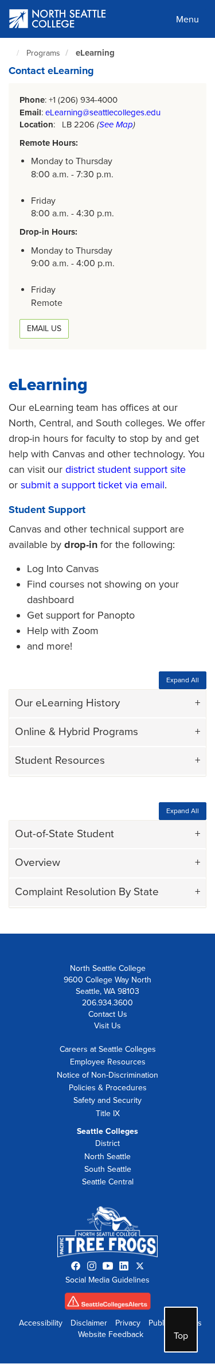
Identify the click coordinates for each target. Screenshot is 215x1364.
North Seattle (107, 1156)
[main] (107, 486)
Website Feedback (110, 1334)
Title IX (108, 1113)
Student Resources (60, 760)
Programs (43, 53)
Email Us (44, 328)
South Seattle (107, 1169)
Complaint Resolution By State (87, 891)
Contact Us (107, 1014)
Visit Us (107, 1026)
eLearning (95, 53)
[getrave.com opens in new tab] (108, 1304)
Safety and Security (107, 1100)
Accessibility (40, 1323)
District (107, 1143)
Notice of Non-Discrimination (107, 1075)
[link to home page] (58, 20)
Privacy (127, 1323)
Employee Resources (108, 1062)
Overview (37, 862)
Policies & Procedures (108, 1088)
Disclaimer (89, 1323)
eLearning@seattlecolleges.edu (103, 112)
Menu (187, 19)
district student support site (125, 469)
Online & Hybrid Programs (76, 731)
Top (181, 1336)
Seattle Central (108, 1182)
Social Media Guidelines (107, 1280)
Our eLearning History (67, 703)
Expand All (182, 680)
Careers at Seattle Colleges (108, 1049)
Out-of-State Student (64, 833)
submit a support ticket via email (93, 485)
